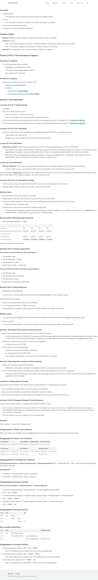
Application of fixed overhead (13, 291)
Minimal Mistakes (33, 576)
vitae (47, 3)
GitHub (11, 573)
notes (71, 3)
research (55, 3)
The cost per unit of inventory (13, 317)
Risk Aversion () (18, 91)
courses (63, 3)
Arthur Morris (13, 3)
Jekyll (26, 576)
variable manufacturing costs (75, 317)
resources (79, 3)
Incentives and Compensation (15, 85)
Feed (18, 573)
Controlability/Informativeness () (24, 94)
